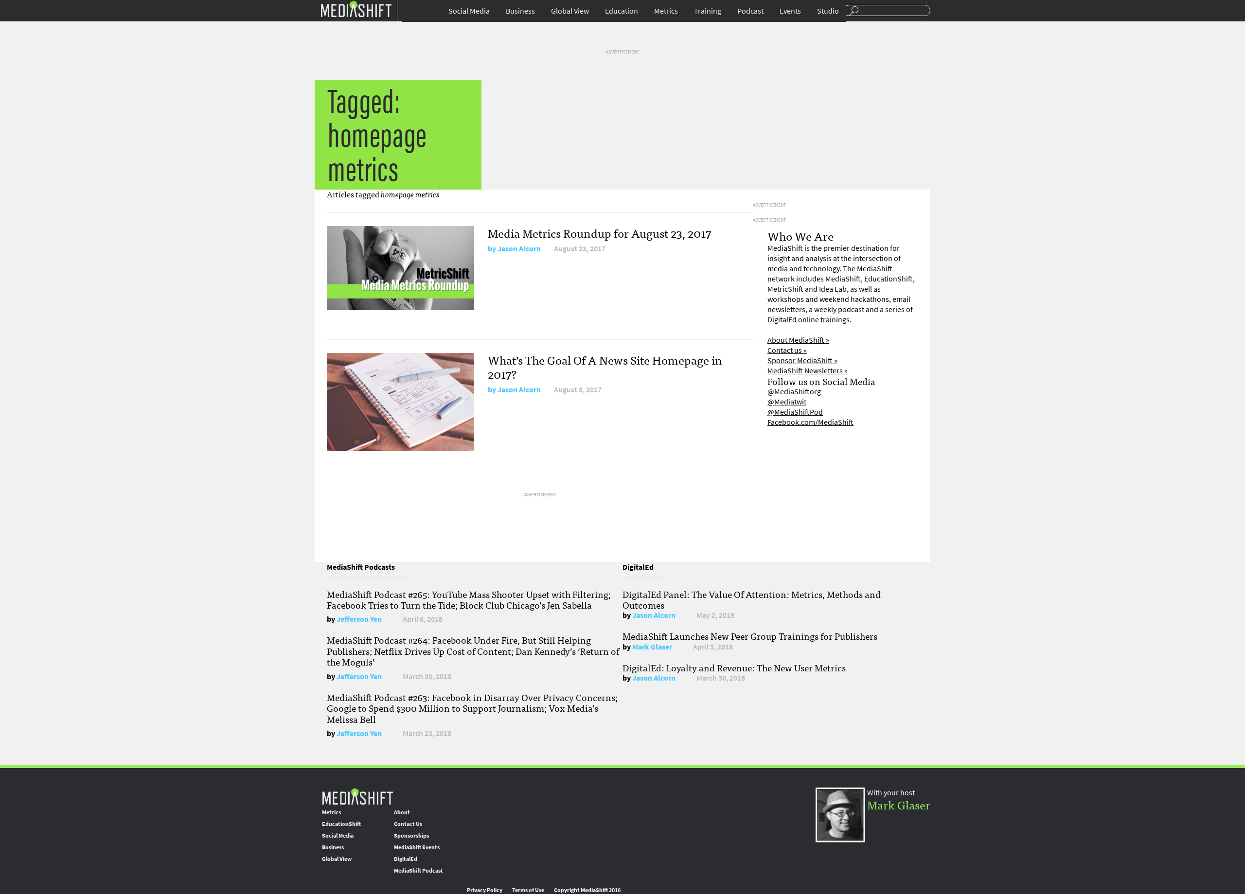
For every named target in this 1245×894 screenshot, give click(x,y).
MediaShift (357, 796)
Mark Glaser (652, 647)
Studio (828, 11)
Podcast (750, 11)
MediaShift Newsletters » (807, 371)
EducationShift (341, 824)
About (402, 812)
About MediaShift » (798, 340)
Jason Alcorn (519, 249)
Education (621, 11)
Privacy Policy (484, 890)
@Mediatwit (786, 402)
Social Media (469, 11)
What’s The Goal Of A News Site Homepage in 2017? (605, 366)
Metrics (666, 11)
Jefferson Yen (359, 619)
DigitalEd (405, 859)
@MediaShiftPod (795, 412)
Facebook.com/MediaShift (810, 422)
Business (520, 11)
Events (790, 11)
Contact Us (408, 824)
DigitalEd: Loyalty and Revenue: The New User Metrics (734, 667)
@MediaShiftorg (794, 391)
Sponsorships (411, 836)
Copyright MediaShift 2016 (587, 890)
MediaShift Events (417, 847)
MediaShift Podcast (418, 871)
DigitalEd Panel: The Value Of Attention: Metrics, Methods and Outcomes (751, 599)
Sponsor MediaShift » (802, 360)
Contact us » (787, 350)
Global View (570, 11)
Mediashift (355, 8)
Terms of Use (528, 890)
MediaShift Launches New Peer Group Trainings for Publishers (749, 636)
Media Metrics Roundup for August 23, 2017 (599, 232)
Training (707, 11)
